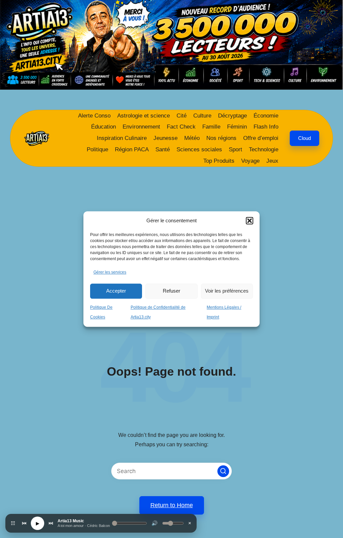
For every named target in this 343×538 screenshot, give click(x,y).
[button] (249, 220)
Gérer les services (109, 272)
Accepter (116, 291)
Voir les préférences (227, 291)
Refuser (171, 291)
